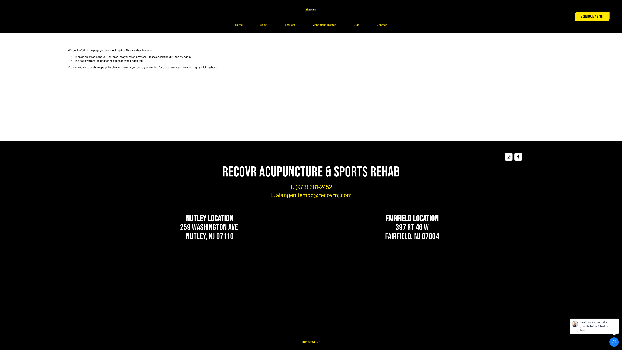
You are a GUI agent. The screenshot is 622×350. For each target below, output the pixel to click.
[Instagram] (509, 157)
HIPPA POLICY (311, 341)
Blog (356, 24)
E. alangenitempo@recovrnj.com (311, 194)
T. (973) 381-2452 (311, 187)
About (264, 24)
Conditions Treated (324, 24)
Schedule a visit (592, 16)
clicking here (120, 67)
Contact (382, 24)
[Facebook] (518, 157)
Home (239, 24)
